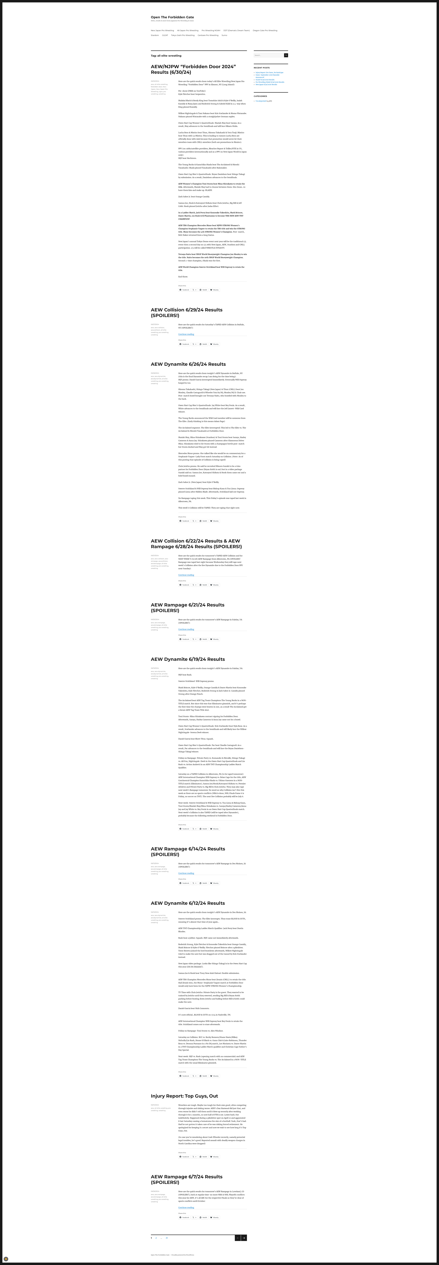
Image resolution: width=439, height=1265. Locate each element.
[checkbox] (6, 1259)
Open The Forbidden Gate (172, 17)
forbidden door (156, 87)
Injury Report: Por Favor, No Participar (269, 73)
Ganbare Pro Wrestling (208, 35)
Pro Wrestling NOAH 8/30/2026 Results (270, 82)
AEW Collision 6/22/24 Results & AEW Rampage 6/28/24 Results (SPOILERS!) (196, 543)
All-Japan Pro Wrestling (187, 30)
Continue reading (186, 334)
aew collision (159, 327)
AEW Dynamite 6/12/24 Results (188, 903)
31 (168, 1238)
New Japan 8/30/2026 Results (266, 85)
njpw (161, 91)
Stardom (155, 35)
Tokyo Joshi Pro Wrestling (183, 35)
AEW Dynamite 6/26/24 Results (188, 364)
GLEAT (165, 35)
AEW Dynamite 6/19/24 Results (188, 659)
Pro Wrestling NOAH (211, 30)
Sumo (224, 35)
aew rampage (160, 623)
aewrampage (156, 563)
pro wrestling (163, 332)
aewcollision (155, 330)
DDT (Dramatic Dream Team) (237, 30)
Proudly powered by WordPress (182, 1255)
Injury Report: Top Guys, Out (184, 1096)
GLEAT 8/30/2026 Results (265, 80)
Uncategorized (261, 101)
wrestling (162, 94)
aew (152, 84)
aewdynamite (156, 379)
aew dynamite (160, 376)
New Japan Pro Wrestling (162, 30)
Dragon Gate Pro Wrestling (265, 30)
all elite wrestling (161, 84)
